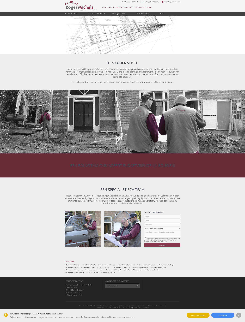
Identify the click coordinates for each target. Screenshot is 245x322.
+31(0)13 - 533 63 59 (151, 2)
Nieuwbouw (114, 306)
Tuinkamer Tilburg (72, 265)
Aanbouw (143, 306)
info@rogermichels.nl (172, 2)
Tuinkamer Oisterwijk (113, 270)
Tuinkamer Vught (89, 267)
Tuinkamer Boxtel (120, 267)
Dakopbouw (160, 306)
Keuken (108, 308)
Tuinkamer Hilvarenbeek (139, 267)
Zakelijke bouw (118, 14)
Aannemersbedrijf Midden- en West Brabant (93, 306)
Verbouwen (124, 306)
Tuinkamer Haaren (109, 272)
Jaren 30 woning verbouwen (131, 308)
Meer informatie (198, 315)
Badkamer (116, 308)
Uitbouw (151, 306)
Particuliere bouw (96, 14)
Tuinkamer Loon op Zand (75, 272)
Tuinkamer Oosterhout (147, 265)
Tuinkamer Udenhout (94, 270)
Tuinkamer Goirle (72, 267)
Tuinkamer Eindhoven (107, 265)
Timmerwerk (99, 308)
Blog (162, 14)
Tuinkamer (146, 308)
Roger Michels (71, 14)
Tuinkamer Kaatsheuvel (74, 270)
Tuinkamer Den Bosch (127, 265)
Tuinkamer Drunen (159, 267)
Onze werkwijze (142, 14)
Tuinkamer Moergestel (133, 270)
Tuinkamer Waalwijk (166, 265)
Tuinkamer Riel (93, 272)
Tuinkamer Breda (89, 265)
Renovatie (134, 306)
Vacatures (125, 2)
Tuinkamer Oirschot (152, 270)
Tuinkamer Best (104, 267)
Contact (135, 2)
